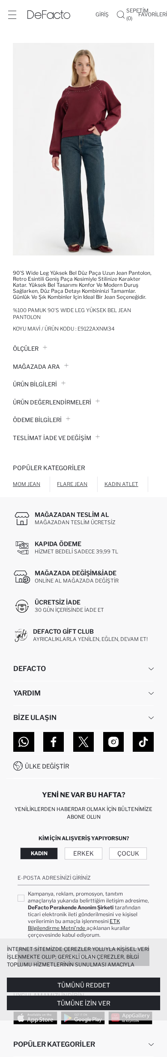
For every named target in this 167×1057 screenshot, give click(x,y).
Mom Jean (26, 484)
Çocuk (128, 853)
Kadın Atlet (121, 484)
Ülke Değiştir (47, 766)
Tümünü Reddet (83, 985)
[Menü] (12, 14)
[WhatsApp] (23, 742)
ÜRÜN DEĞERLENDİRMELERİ (52, 402)
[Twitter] (83, 742)
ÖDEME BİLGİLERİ (37, 419)
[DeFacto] (48, 14)
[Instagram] (113, 742)
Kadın (39, 853)
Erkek (83, 853)
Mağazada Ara (36, 366)
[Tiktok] (143, 742)
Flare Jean (72, 484)
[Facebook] (53, 742)
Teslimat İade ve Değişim (52, 437)
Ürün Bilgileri (35, 384)
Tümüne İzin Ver (83, 1003)
